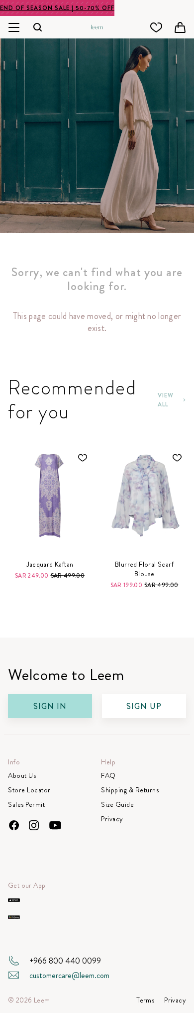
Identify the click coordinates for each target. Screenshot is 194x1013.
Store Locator (29, 790)
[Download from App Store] (14, 900)
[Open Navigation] (14, 27)
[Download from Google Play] (14, 917)
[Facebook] (14, 825)
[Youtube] (55, 825)
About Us (22, 775)
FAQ (108, 775)
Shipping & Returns (130, 790)
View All (166, 400)
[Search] (38, 27)
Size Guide (117, 804)
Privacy (112, 819)
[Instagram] (34, 825)
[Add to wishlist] (82, 457)
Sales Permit (26, 804)
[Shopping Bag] (180, 27)
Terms (145, 1000)
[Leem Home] (97, 26)
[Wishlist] (156, 27)
